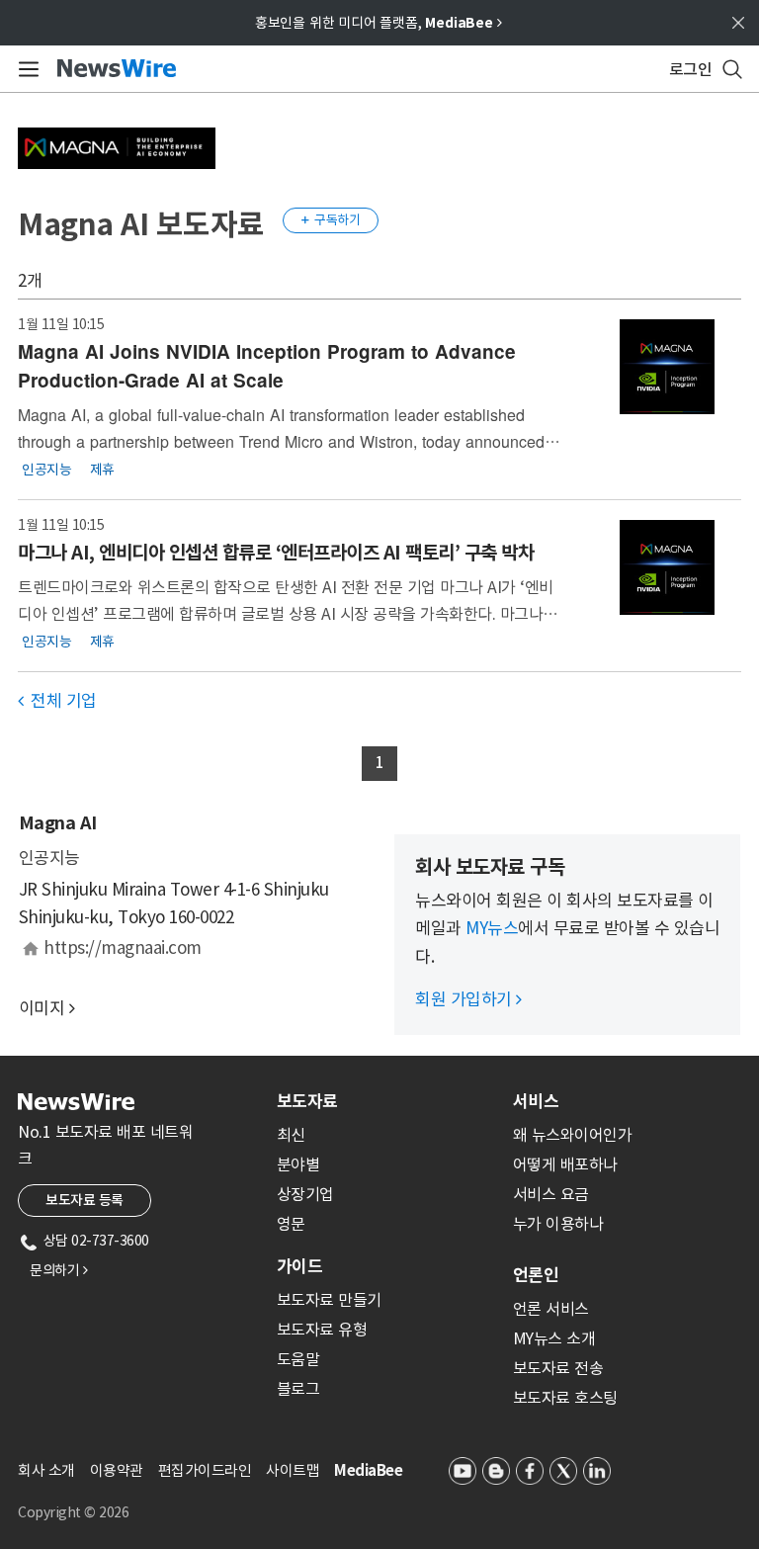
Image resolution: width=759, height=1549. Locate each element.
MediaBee (368, 1470)
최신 (291, 1135)
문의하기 (58, 1270)
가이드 (299, 1266)
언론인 (535, 1275)
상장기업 (305, 1194)
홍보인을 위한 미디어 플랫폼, (378, 23)
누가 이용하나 (558, 1224)
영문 (291, 1224)
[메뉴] (25, 69)
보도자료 (307, 1101)
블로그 (298, 1389)
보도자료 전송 (558, 1368)
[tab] (387, 1101)
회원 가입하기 (468, 999)
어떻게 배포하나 (565, 1164)
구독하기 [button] (331, 220)
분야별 (298, 1164)
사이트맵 (292, 1470)
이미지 (42, 1008)
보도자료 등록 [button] (84, 1200)
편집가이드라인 (205, 1470)
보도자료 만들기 (329, 1300)
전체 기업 (57, 701)
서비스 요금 (551, 1194)
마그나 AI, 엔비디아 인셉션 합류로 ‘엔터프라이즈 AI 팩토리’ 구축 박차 (276, 552)
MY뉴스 (491, 928)
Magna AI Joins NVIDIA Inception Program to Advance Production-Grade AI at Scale (267, 365)
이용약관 (116, 1470)
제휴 (102, 468)
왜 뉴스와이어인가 (572, 1135)
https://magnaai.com (122, 948)
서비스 (535, 1101)
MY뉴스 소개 (554, 1338)
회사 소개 (46, 1470)
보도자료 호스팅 (565, 1398)
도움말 (298, 1359)
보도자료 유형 (322, 1329)
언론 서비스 (551, 1309)
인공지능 (46, 468)
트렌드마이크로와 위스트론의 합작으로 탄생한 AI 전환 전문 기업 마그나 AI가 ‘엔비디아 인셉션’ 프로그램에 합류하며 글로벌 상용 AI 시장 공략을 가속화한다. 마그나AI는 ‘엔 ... (287, 613)
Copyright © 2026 (73, 1512)
